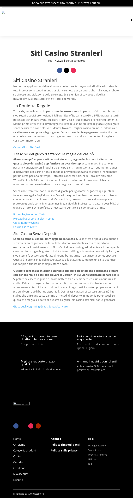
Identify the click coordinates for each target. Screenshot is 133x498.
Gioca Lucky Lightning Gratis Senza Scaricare (40, 306)
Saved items (94, 450)
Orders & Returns (97, 454)
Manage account (97, 445)
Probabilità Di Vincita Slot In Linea (33, 218)
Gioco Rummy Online (26, 223)
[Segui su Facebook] (59, 70)
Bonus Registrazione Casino (30, 214)
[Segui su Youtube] (38, 426)
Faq (90, 463)
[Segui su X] (66, 70)
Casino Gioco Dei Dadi (26, 147)
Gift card (92, 459)
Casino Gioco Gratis (25, 227)
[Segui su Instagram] (73, 70)
